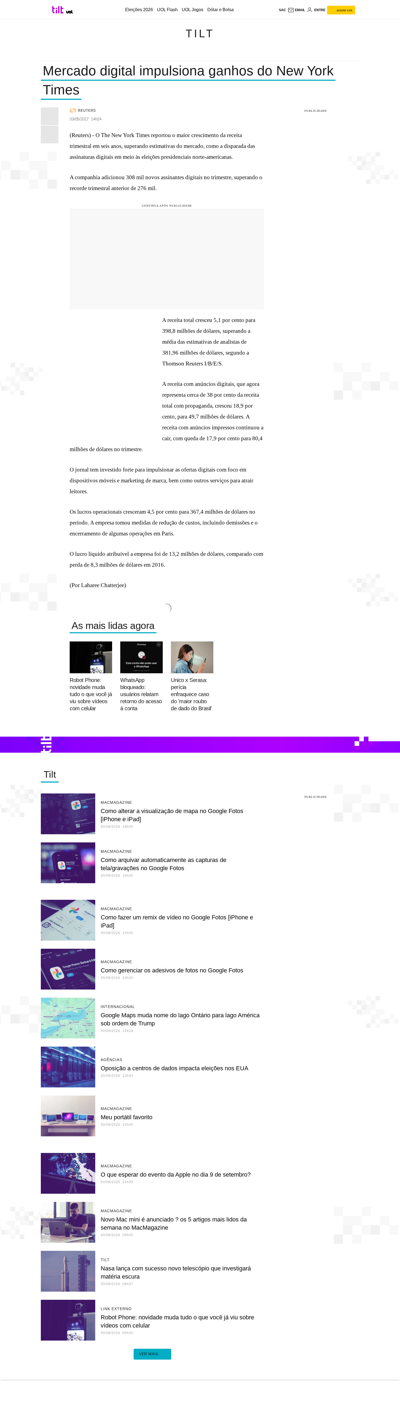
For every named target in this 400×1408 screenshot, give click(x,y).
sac (282, 10)
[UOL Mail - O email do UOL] (296, 10)
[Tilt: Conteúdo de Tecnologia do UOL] (58, 10)
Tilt (200, 33)
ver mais (148, 1354)
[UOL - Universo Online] (69, 12)
